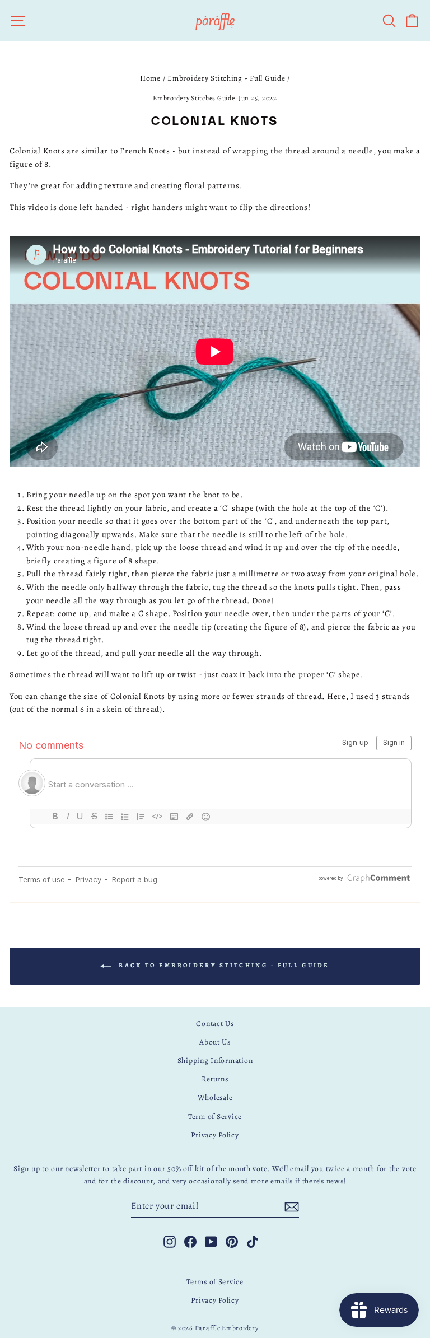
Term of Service (215, 1116)
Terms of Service (215, 1281)
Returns (215, 1079)
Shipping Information (215, 1060)
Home (150, 78)
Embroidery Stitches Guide (194, 98)
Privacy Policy (215, 1135)
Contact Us (214, 1023)
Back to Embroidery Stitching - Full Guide (223, 965)
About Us (215, 1042)
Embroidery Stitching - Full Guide (226, 78)
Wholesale (215, 1097)
